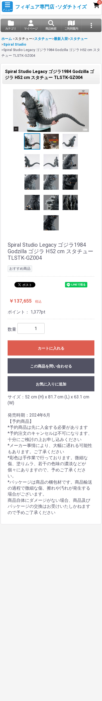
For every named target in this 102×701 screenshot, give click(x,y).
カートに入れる (51, 348)
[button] (7, 6)
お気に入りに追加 (51, 384)
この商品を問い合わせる (51, 366)
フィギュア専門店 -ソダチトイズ (51, 6)
